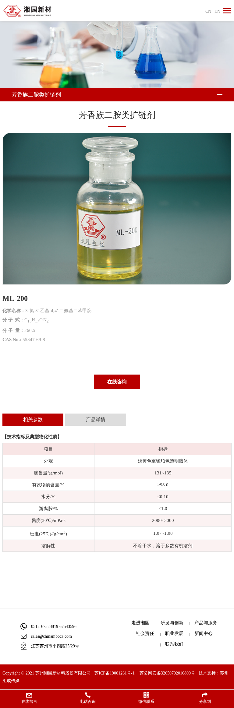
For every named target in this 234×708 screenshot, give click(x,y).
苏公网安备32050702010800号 (167, 673)
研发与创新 (172, 622)
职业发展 (174, 633)
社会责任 (145, 633)
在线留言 (29, 701)
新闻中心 (203, 633)
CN (208, 11)
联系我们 (174, 644)
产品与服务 (205, 622)
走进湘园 (140, 622)
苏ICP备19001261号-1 (114, 673)
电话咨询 (88, 701)
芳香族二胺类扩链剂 (36, 95)
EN (217, 11)
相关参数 (33, 419)
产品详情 (95, 419)
